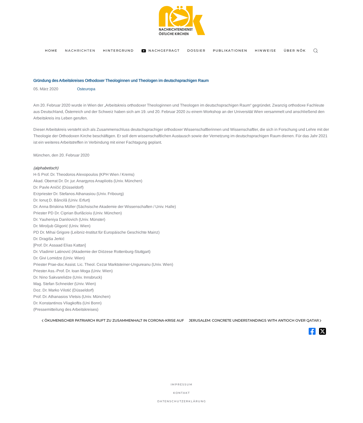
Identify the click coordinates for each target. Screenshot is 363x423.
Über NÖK (295, 50)
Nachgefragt (164, 50)
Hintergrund (118, 50)
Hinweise (265, 50)
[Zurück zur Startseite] (181, 20)
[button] (315, 51)
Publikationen (230, 50)
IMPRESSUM (182, 384)
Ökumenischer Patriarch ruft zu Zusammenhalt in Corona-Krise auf (114, 320)
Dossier (196, 50)
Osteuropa (86, 89)
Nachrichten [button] (80, 50)
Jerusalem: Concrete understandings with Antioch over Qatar (254, 320)
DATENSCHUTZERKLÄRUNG (181, 401)
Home (51, 50)
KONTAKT (181, 393)
